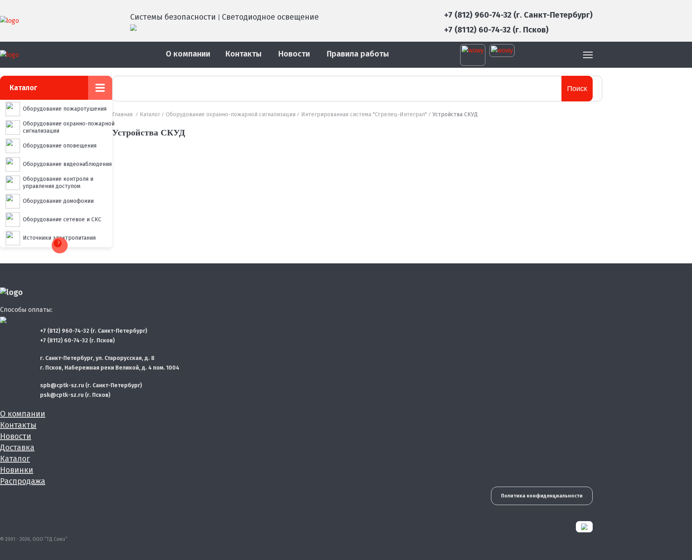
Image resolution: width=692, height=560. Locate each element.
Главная (122, 114)
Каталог (150, 114)
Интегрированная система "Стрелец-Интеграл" (364, 114)
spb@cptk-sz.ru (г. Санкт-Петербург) (91, 385)
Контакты (243, 54)
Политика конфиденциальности (542, 496)
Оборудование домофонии (58, 201)
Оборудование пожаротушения (65, 108)
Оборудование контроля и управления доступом (58, 183)
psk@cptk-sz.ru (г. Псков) (75, 395)
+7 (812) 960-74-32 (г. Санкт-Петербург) (518, 15)
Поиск (577, 89)
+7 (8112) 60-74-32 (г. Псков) (496, 29)
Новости (294, 54)
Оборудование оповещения (60, 145)
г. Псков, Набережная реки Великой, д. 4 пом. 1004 (109, 367)
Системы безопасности (173, 17)
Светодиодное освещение (270, 17)
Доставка (17, 447)
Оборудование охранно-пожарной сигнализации (69, 127)
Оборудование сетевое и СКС (62, 219)
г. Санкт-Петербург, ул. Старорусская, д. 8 (97, 358)
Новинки (16, 470)
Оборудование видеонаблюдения (67, 164)
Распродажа (22, 481)
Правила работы (358, 54)
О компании (188, 54)
